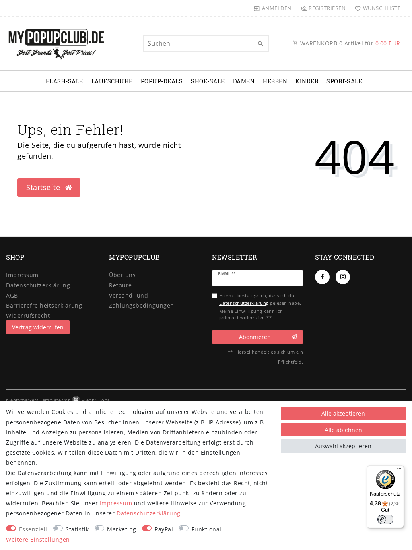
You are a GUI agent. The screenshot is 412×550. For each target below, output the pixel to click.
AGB (12, 295)
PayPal (163, 529)
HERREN (275, 81)
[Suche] (260, 44)
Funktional (207, 529)
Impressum (22, 275)
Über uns (122, 275)
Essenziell (33, 529)
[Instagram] (343, 277)
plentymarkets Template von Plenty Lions (58, 400)
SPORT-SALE (344, 81)
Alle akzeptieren (343, 413)
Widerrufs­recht (28, 315)
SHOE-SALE (208, 81)
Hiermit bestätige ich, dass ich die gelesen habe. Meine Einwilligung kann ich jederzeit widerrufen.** (260, 306)
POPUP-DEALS (162, 81)
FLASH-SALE (64, 81)
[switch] (385, 519)
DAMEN (244, 81)
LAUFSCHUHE (112, 81)
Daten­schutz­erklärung (38, 285)
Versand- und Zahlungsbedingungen (141, 300)
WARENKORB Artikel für (349, 43)
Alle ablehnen (343, 430)
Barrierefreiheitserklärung (44, 305)
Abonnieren (255, 337)
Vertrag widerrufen (38, 327)
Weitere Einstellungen (38, 539)
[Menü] (399, 470)
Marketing (121, 529)
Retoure (120, 285)
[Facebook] (322, 277)
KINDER (306, 81)
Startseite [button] (44, 187)
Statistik (77, 529)
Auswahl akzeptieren (343, 446)
